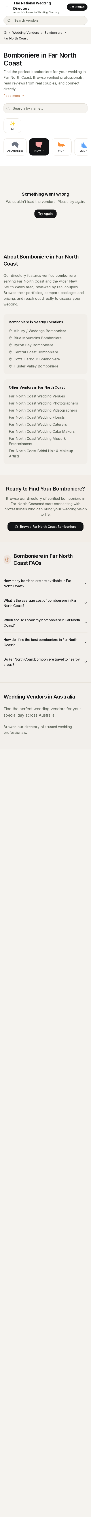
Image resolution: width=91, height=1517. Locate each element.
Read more (12, 95)
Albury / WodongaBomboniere (40, 331)
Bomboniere (54, 32)
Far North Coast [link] (16, 38)
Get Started (77, 7)
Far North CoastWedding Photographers (43, 403)
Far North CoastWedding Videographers (43, 410)
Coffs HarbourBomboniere (37, 359)
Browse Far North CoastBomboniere (48, 526)
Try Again (45, 213)
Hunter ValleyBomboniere (36, 366)
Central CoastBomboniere (36, 352)
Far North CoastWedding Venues (37, 396)
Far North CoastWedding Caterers (38, 424)
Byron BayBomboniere (33, 345)
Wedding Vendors (25, 32)
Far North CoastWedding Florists (37, 417)
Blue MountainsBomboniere (38, 338)
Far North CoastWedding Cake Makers (42, 431)
